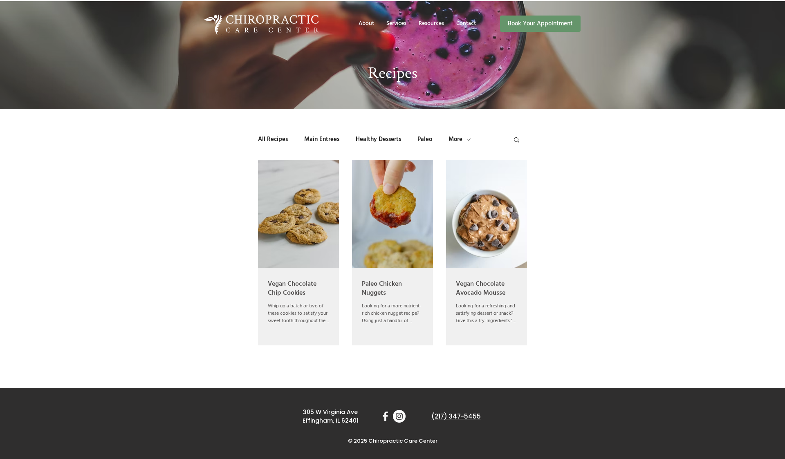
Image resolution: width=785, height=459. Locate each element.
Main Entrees (321, 139)
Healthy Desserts (378, 139)
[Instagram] (399, 416)
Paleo (424, 139)
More (455, 139)
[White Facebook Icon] (385, 416)
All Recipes (273, 139)
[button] (431, 23)
